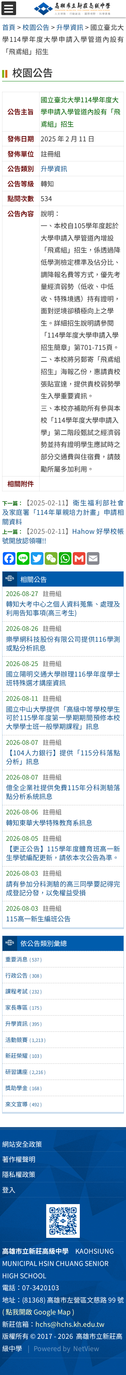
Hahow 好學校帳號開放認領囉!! (63, 535)
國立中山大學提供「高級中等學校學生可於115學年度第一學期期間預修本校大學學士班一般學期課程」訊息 (63, 717)
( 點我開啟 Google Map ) (38, 1312)
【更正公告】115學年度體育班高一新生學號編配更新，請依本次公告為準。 (63, 853)
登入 (8, 1190)
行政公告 (23, 975)
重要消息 (23, 959)
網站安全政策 (22, 1144)
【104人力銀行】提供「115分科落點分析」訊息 (63, 757)
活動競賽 (25, 1039)
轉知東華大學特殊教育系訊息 (49, 822)
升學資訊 (23, 1023)
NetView (86, 1348)
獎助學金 (23, 1087)
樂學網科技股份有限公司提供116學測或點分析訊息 (63, 643)
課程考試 (23, 991)
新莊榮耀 (23, 1055)
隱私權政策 (18, 1174)
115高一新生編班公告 (38, 918)
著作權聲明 (18, 1159)
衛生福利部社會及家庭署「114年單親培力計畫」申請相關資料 (63, 512)
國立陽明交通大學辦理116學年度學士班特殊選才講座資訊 (63, 678)
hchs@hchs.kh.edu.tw (69, 1324)
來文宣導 (23, 1104)
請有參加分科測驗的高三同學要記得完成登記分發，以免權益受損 (63, 888)
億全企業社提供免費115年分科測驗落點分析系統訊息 (63, 791)
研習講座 (25, 1071)
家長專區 (23, 1007)
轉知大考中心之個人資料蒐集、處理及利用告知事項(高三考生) (63, 608)
